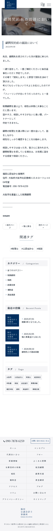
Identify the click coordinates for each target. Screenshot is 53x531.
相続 (9, 280)
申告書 (9, 383)
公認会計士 (19, 377)
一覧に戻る (26, 226)
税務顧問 (6, 216)
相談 (16, 383)
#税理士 (14, 248)
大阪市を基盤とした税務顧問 (17, 194)
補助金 (10, 289)
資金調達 (11, 294)
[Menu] (49, 5)
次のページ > (43, 226)
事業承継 (34, 383)
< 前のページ (9, 226)
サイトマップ (39, 499)
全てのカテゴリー (15, 270)
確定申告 (10, 389)
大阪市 (9, 377)
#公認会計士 (27, 248)
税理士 (28, 377)
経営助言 (37, 377)
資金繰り (26, 389)
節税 (18, 389)
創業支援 (11, 284)
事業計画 (36, 389)
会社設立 (24, 383)
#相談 (39, 248)
